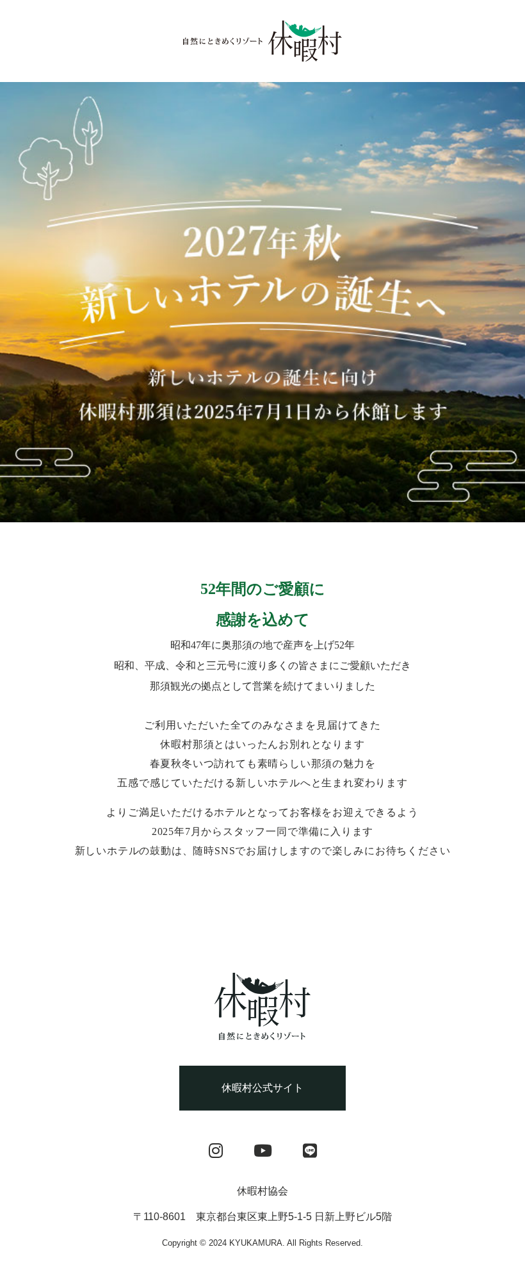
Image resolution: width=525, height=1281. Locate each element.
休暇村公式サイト (262, 1087)
